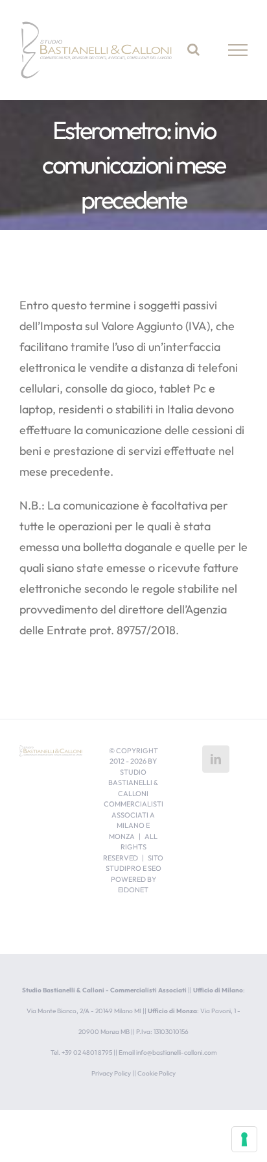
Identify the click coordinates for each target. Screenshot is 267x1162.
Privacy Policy (111, 1073)
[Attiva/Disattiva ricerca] (193, 49)
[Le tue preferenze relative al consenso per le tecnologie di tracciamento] (244, 1139)
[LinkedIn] (215, 759)
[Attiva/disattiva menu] (238, 50)
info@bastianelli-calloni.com (176, 1052)
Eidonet (133, 889)
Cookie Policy (156, 1073)
